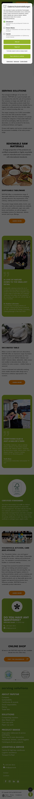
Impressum (16, 61)
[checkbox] (4, 21)
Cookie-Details (23, 61)
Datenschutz (10, 61)
